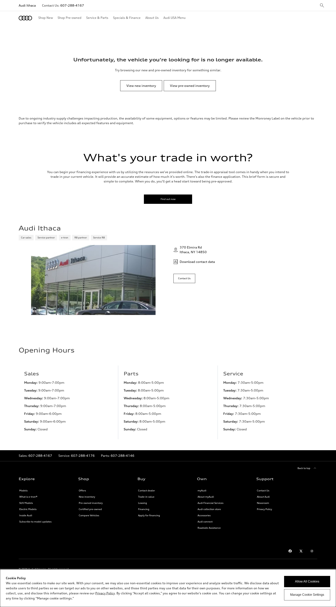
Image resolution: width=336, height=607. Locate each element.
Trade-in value (146, 496)
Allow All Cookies (307, 581)
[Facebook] (290, 551)
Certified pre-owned (90, 509)
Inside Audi (25, 515)
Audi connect (205, 521)
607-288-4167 (72, 5)
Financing (143, 509)
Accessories (204, 515)
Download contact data (197, 262)
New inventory (87, 496)
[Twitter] (301, 551)
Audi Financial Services (210, 502)
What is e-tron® (28, 496)
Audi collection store (209, 509)
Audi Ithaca (27, 5)
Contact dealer (146, 490)
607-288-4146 (122, 456)
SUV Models (26, 502)
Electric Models (28, 509)
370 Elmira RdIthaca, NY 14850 (193, 249)
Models (23, 490)
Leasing (142, 502)
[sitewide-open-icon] (322, 5)
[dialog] (168, 588)
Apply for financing (149, 515)
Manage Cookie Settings (307, 594)
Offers (82, 490)
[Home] (25, 18)
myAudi (202, 490)
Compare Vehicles (89, 515)
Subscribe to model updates (35, 521)
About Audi (263, 496)
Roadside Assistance (209, 527)
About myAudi (206, 496)
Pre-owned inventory (91, 502)
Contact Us (263, 490)
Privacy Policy (264, 509)
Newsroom (263, 502)
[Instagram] (311, 551)
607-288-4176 (83, 456)
